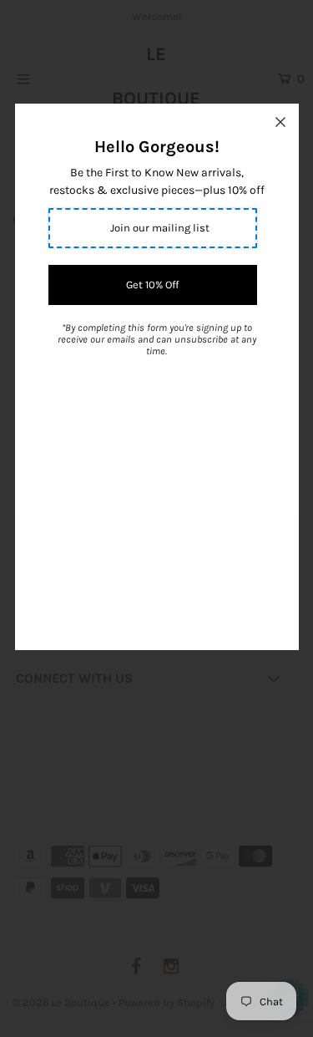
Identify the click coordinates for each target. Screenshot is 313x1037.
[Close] (280, 122)
